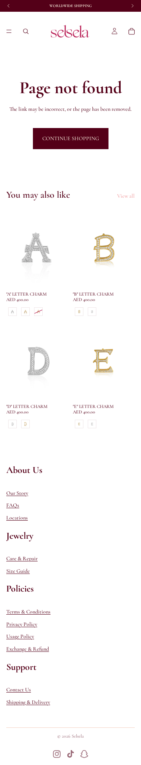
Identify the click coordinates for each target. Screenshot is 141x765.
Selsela (78, 736)
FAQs (12, 505)
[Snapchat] (84, 754)
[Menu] (9, 31)
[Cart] (131, 31)
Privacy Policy (21, 624)
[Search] (25, 31)
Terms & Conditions (28, 611)
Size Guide (18, 571)
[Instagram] (56, 754)
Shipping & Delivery (28, 702)
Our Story (17, 492)
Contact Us (18, 689)
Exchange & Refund (27, 649)
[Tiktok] (70, 754)
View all (126, 196)
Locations (17, 517)
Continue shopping (70, 138)
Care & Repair (22, 558)
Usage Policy (20, 636)
